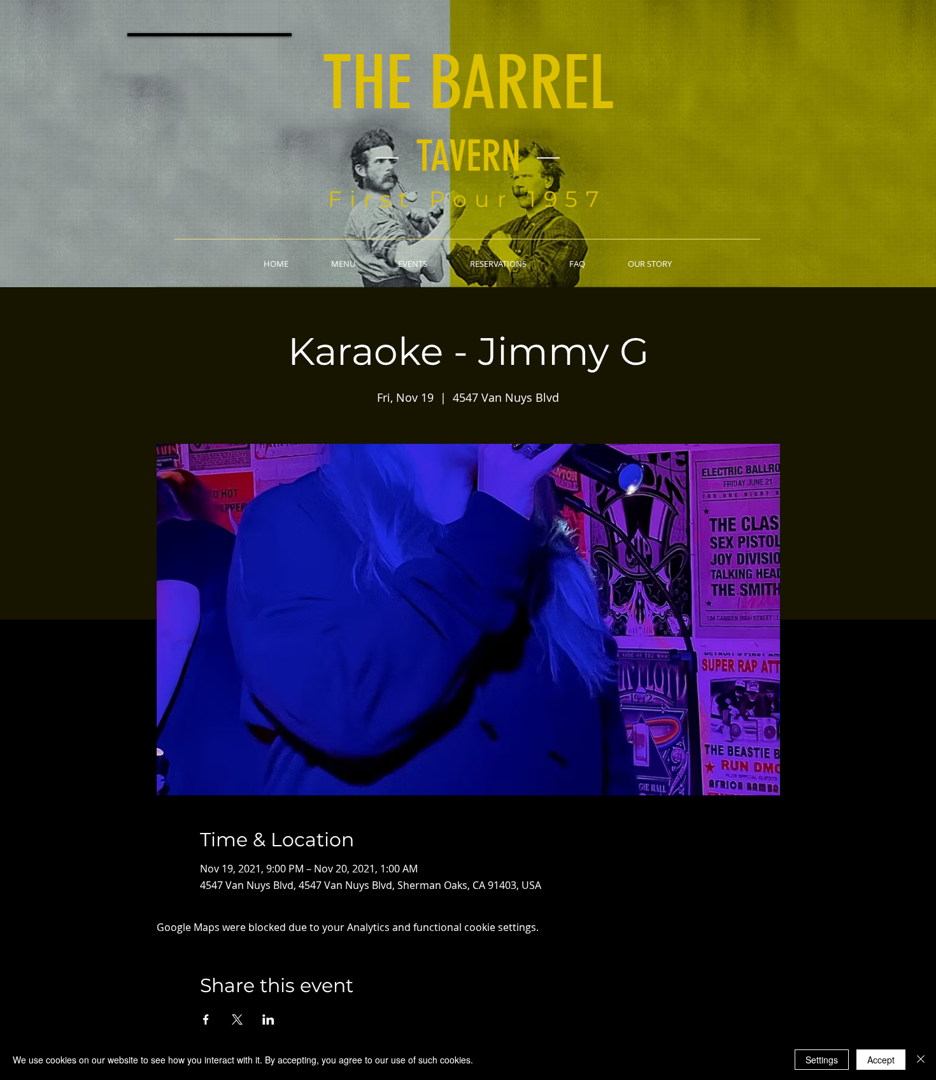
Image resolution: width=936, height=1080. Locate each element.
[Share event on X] (237, 1019)
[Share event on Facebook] (206, 1019)
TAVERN (468, 156)
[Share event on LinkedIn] (268, 1019)
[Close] (920, 1059)
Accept (881, 1059)
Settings (821, 1059)
